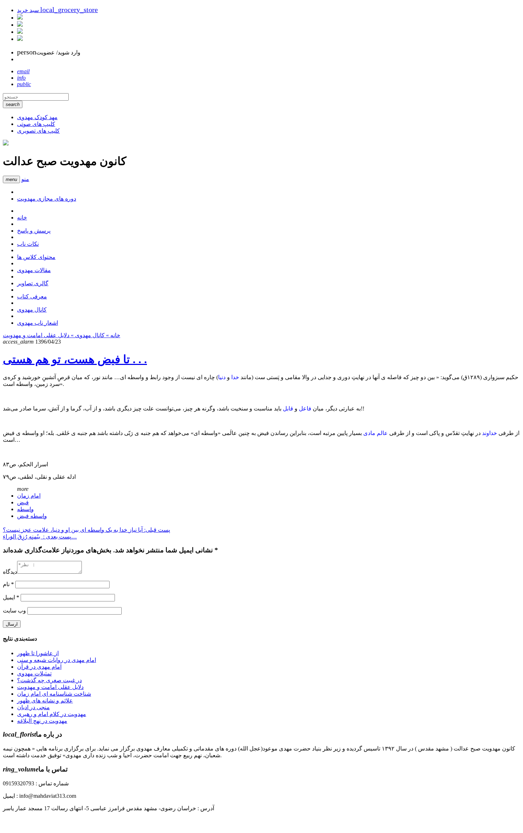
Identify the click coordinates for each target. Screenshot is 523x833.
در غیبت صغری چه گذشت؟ (49, 680)
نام (8, 584)
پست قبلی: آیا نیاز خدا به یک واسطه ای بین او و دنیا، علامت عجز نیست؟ (86, 530)
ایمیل (11, 597)
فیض (23, 502)
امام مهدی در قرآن (39, 667)
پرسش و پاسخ (34, 231)
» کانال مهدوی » (89, 335)
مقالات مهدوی (34, 270)
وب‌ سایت (14, 610)
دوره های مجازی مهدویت (46, 199)
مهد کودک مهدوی (37, 117)
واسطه (25, 509)
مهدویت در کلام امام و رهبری (51, 714)
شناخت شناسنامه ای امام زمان (54, 694)
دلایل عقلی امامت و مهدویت (36, 335)
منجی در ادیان (33, 707)
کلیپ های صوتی (36, 124)
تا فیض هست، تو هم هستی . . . (75, 359)
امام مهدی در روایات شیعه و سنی (56, 660)
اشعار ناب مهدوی (37, 323)
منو (25, 179)
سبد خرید (57, 10)
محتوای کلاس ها (36, 257)
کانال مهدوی (32, 310)
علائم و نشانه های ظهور (45, 700)
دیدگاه (10, 572)
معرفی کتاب (32, 296)
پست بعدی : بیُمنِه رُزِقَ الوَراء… (40, 537)
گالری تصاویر (32, 283)
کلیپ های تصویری (38, 131)
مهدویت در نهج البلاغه (42, 721)
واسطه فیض (32, 516)
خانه (22, 217)
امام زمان (29, 496)
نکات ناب (28, 244)
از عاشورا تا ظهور (38, 653)
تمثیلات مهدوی (34, 673)
